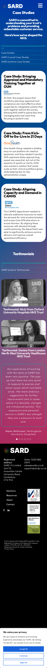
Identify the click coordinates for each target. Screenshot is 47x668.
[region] (23, 648)
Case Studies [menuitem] (8, 52)
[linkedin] (9, 522)
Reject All (23, 662)
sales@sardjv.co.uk (34, 477)
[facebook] (4, 522)
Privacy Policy (9, 561)
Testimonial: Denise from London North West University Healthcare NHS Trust (23, 353)
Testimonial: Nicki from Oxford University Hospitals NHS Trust (23, 310)
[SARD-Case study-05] (23, 280)
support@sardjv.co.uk (35, 480)
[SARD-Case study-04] (23, 321)
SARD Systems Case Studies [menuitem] (15, 61)
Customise (24, 656)
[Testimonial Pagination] (17, 451)
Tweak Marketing (26, 559)
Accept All (23, 649)
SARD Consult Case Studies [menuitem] (15, 57)
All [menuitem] (2, 48)
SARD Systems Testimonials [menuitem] (15, 269)
